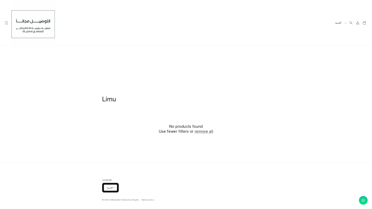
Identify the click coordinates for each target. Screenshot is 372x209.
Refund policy (148, 200)
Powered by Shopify (130, 200)
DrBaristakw (115, 200)
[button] (6, 23)
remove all (204, 131)
